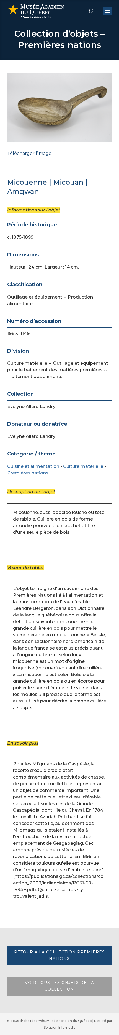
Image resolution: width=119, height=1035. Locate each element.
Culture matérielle (83, 466)
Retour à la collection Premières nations (59, 955)
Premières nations (27, 473)
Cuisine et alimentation (33, 466)
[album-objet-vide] (59, 168)
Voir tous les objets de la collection (59, 986)
